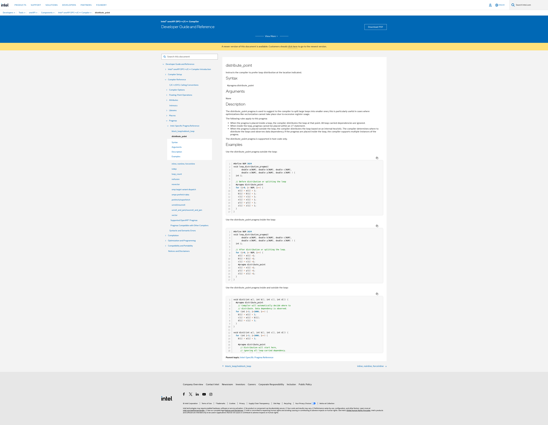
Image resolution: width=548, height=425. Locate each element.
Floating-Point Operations (180, 95)
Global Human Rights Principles (358, 410)
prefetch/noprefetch (181, 199)
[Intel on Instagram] (211, 394)
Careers (252, 384)
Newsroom (227, 384)
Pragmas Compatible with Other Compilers (189, 225)
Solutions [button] (52, 5)
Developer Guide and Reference (180, 64)
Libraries (173, 110)
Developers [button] (69, 5)
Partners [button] (86, 5)
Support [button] (36, 5)
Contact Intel (212, 384)
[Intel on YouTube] (204, 394)
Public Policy (305, 384)
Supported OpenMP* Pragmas (184, 220)
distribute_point (179, 136)
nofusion (176, 179)
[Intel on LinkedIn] (197, 394)
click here (293, 46)
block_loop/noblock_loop (183, 131)
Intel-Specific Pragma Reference (184, 126)
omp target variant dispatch (184, 189)
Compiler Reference (177, 79)
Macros (172, 115)
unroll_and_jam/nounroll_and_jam (187, 210)
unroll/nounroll (178, 205)
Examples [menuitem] (176, 156)
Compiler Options (177, 90)
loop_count (177, 174)
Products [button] (20, 5)
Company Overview (193, 384)
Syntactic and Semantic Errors (182, 230)
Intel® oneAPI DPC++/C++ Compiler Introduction (189, 69)
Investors (240, 384)
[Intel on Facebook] (184, 394)
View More (270, 36)
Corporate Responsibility (271, 384)
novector (176, 184)
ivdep (174, 169)
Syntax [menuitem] (175, 142)
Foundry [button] (101, 5)
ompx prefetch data (180, 194)
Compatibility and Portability (180, 246)
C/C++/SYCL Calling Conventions (184, 85)
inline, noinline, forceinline (183, 163)
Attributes (173, 100)
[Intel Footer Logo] (167, 398)
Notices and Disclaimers (179, 251)
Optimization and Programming (182, 240)
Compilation (173, 235)
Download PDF (375, 27)
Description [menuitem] (177, 151)
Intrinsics (173, 105)
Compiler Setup (175, 74)
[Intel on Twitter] (191, 394)
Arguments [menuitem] (177, 147)
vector (174, 215)
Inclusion (291, 384)
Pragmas (173, 120)
